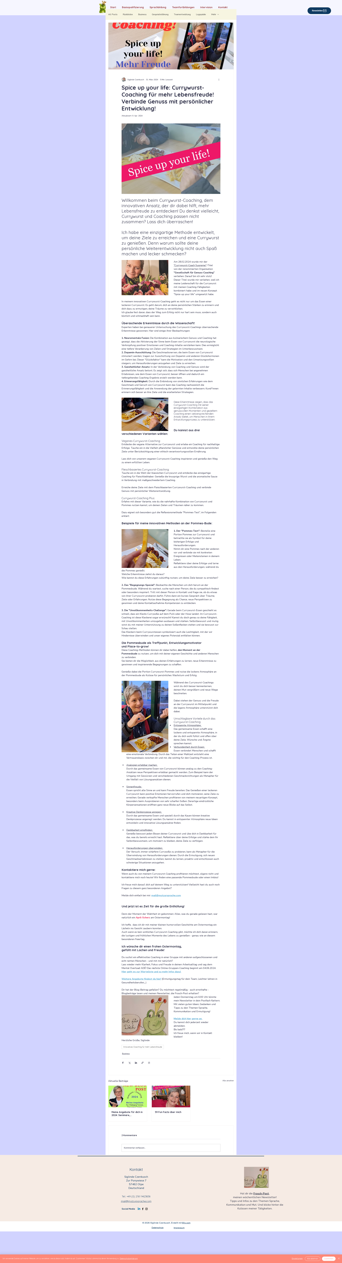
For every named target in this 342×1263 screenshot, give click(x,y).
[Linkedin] (139, 1208)
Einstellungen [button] (297, 1259)
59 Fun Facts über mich (168, 1112)
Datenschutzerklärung (129, 1259)
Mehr (213, 14)
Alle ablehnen (312, 1259)
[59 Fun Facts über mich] (171, 1096)
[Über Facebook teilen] (123, 1062)
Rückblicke (128, 14)
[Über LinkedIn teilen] (136, 1062)
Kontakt (136, 1169)
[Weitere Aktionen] (218, 79)
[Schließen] (338, 1259)
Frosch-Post (261, 1193)
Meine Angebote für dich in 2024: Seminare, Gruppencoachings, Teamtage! (127, 1114)
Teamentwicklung (182, 14)
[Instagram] (146, 1208)
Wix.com (186, 1223)
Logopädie (201, 14)
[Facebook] (142, 1208)
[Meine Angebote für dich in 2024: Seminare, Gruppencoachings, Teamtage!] (127, 1096)
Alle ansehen (228, 1080)
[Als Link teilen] (142, 1062)
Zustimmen (328, 1259)
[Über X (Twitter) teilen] (129, 1062)
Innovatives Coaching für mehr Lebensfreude (142, 1047)
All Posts (112, 14)
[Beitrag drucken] (149, 1062)
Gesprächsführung (160, 14)
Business (142, 14)
